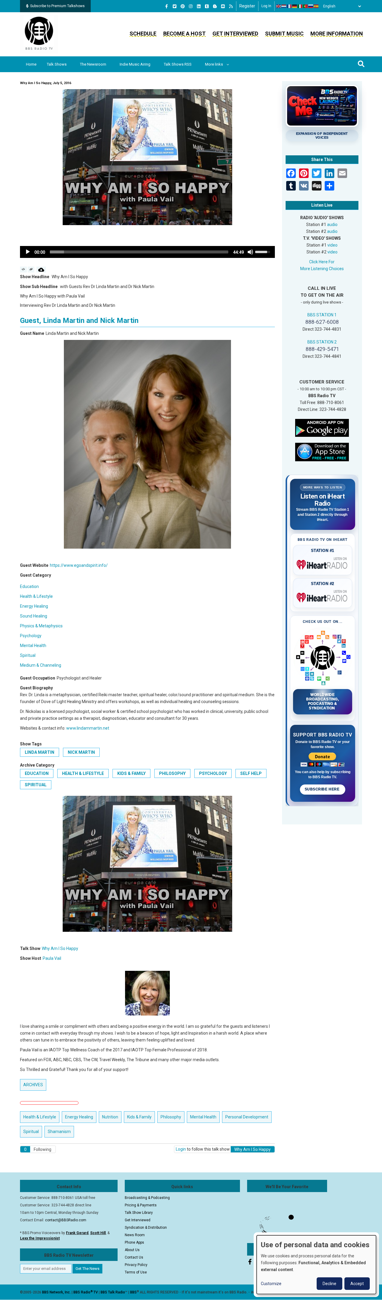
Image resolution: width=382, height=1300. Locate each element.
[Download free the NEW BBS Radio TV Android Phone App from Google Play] (322, 427)
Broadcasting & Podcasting (147, 1198)
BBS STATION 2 (322, 342)
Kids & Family (131, 773)
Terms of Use (136, 1272)
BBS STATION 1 (322, 314)
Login (181, 1149)
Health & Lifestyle (36, 596)
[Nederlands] (284, 6)
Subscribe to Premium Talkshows (57, 6)
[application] (147, 252)
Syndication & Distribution (146, 1227)
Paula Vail (52, 958)
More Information (336, 33)
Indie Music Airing (135, 64)
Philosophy (172, 773)
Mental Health (33, 645)
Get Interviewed (235, 33)
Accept (357, 1283)
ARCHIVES (33, 1084)
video (332, 245)
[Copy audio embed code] (23, 270)
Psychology (30, 635)
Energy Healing (34, 606)
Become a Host (184, 33)
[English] (278, 6)
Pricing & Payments (141, 1205)
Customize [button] (271, 1283)
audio (332, 224)
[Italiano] (300, 6)
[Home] (39, 34)
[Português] (305, 6)
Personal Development (246, 1117)
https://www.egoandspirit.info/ (79, 565)
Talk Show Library (139, 1213)
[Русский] (311, 6)
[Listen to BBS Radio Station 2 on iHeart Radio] (322, 596)
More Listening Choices (322, 268)
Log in (266, 6)
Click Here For (322, 261)
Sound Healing (33, 616)
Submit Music (284, 33)
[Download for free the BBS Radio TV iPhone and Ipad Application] (322, 451)
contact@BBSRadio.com (65, 1220)
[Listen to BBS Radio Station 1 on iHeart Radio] (322, 563)
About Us (132, 1250)
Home (31, 64)
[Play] (28, 252)
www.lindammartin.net (87, 728)
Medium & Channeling (40, 665)
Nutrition (110, 1117)
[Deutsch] (295, 6)
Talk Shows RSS (178, 64)
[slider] (139, 251)
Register (247, 6)
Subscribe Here (323, 789)
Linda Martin (39, 752)
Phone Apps (134, 1242)
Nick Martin (81, 752)
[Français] (289, 6)
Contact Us (134, 1257)
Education (29, 586)
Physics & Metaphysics (41, 625)
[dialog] (316, 1264)
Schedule (143, 33)
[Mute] (250, 252)
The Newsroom (93, 64)
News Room (135, 1235)
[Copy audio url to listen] (31, 270)
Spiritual (28, 655)
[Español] (316, 6)
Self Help (251, 773)
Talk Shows (57, 64)
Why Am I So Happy (60, 948)
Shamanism (59, 1131)
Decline (329, 1283)
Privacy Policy (136, 1265)
